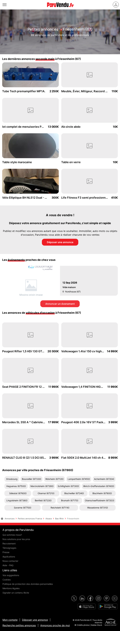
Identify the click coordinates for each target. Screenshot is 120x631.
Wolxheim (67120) (54, 479)
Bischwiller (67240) (74, 493)
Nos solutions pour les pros (16, 539)
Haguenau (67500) (16, 486)
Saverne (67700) (22, 507)
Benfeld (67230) (43, 500)
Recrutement (9, 543)
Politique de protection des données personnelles (27, 584)
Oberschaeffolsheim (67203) (99, 500)
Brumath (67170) (69, 500)
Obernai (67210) (46, 493)
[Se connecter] (116, 5)
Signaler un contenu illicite (15, 592)
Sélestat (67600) (18, 493)
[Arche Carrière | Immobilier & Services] (110, 622)
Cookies (6, 579)
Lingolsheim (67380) (17, 500)
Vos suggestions (10, 575)
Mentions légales (11, 588)
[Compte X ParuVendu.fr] (74, 598)
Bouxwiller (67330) (31, 479)
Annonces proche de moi (55, 625)
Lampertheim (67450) (79, 479)
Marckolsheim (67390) (42, 486)
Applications (8, 556)
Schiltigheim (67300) (68, 486)
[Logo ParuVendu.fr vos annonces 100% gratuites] (60, 8)
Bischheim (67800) (102, 493)
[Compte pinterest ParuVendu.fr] (106, 598)
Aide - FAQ (7, 565)
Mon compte (10, 619)
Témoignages (9, 548)
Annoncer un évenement (60, 303)
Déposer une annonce (60, 242)
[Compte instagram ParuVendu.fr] (98, 598)
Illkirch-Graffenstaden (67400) (98, 486)
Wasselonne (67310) (97, 507)
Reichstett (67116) (60, 507)
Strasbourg (12, 479)
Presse (5, 552)
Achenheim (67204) (104, 479)
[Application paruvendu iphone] (87, 606)
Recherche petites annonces (19, 625)
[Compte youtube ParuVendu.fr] (115, 598)
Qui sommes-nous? (12, 534)
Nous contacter (10, 561)
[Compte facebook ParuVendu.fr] (90, 598)
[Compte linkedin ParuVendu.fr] (82, 598)
